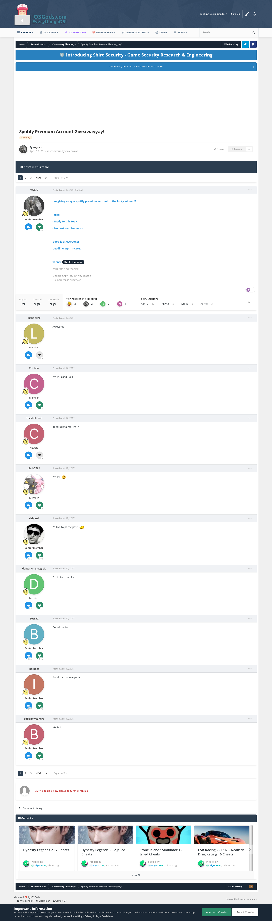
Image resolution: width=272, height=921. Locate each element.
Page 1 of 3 (60, 177)
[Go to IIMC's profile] (69, 304)
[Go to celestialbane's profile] (34, 434)
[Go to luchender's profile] (34, 334)
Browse (25, 32)
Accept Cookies (218, 912)
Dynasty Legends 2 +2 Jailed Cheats (103, 852)
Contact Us (61, 900)
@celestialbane (73, 262)
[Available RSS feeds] (251, 886)
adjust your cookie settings (69, 916)
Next (38, 177)
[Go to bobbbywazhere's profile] (34, 734)
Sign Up (235, 14)
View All (136, 875)
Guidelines (107, 916)
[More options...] (250, 190)
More (181, 32)
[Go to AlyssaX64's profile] (26, 863)
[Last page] (46, 177)
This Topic (239, 32)
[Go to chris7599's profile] (34, 484)
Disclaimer (50, 32)
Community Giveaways (64, 151)
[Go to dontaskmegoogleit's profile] (102, 304)
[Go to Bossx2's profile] (34, 634)
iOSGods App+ (77, 32)
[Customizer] (247, 14)
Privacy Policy (26, 900)
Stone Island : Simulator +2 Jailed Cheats (161, 852)
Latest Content (136, 32)
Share (220, 149)
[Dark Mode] (254, 14)
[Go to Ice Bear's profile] (34, 684)
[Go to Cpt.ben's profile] (34, 384)
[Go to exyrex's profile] (23, 149)
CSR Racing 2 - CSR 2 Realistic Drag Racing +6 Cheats (221, 852)
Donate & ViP (104, 32)
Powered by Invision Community (242, 898)
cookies (43, 912)
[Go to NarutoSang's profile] (119, 304)
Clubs (163, 32)
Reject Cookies (245, 912)
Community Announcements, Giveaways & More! (136, 66)
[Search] (253, 32)
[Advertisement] (136, 99)
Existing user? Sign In (213, 14)
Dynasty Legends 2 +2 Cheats (46, 850)
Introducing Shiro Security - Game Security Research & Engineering (136, 55)
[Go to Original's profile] (34, 534)
